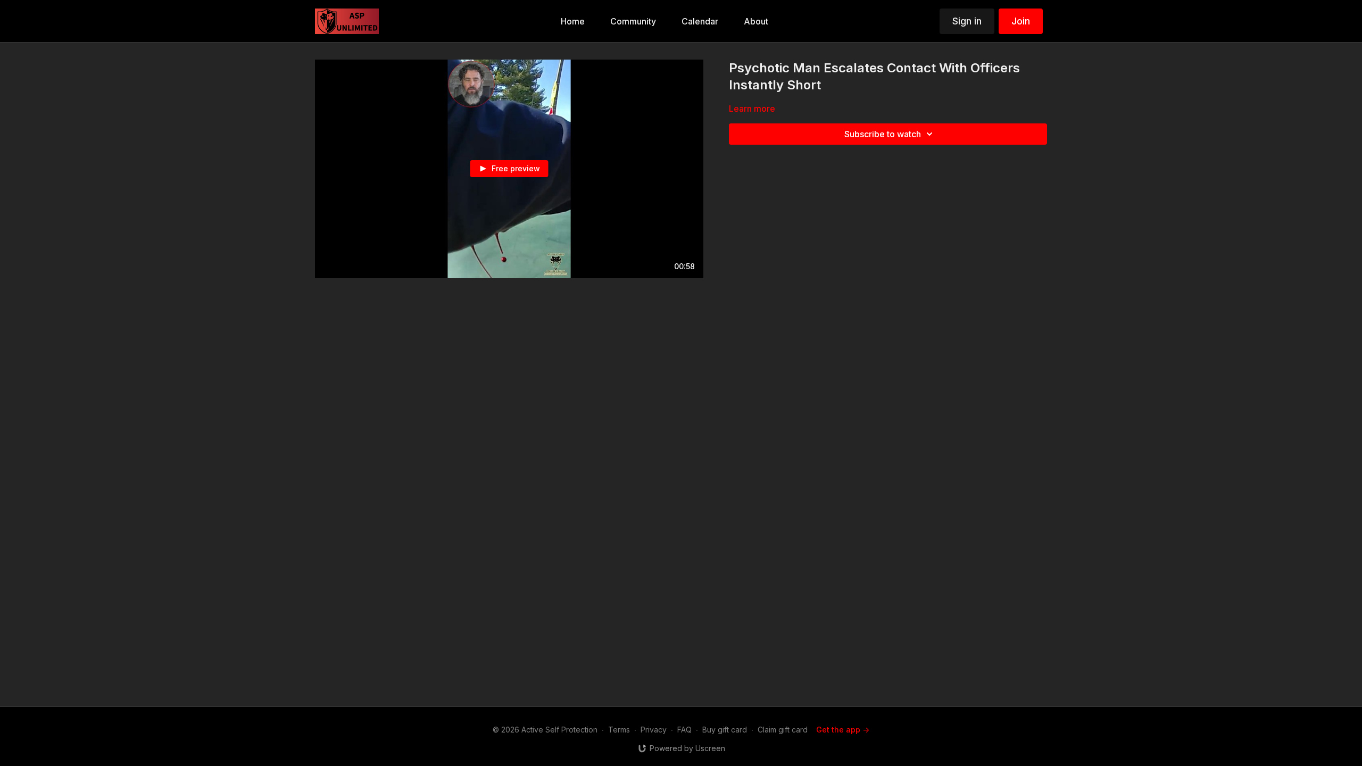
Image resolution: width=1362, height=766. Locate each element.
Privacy (654, 729)
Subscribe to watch (882, 134)
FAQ (684, 729)
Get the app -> (842, 729)
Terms (619, 729)
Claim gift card (783, 729)
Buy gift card (724, 729)
